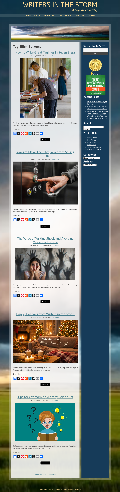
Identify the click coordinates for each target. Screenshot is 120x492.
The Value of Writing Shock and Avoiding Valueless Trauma (45, 240)
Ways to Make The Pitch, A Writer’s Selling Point (45, 154)
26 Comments (56, 56)
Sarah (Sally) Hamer (94, 147)
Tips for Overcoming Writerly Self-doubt (45, 397)
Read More (45, 140)
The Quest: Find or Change (96, 114)
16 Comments (55, 159)
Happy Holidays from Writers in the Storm (45, 314)
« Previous (38, 475)
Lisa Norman (91, 145)
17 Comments (56, 245)
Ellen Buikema (92, 138)
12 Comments (56, 317)
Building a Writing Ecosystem (97, 111)
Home (28, 15)
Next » (53, 475)
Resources (49, 15)
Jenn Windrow (92, 140)
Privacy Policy (64, 15)
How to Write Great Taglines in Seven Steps (45, 52)
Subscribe (79, 15)
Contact (91, 15)
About (37, 15)
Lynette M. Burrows (94, 150)
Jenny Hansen (92, 142)
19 (50, 475)
